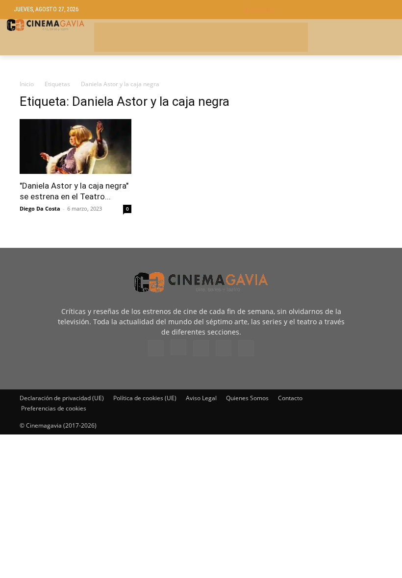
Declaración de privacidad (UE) (62, 398)
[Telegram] (201, 348)
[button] (316, 9)
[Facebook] (156, 348)
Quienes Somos (247, 398)
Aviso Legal (201, 398)
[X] (223, 348)
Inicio (27, 84)
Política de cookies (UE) (144, 398)
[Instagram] (178, 347)
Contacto (290, 398)
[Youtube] (246, 348)
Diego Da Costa (40, 208)
